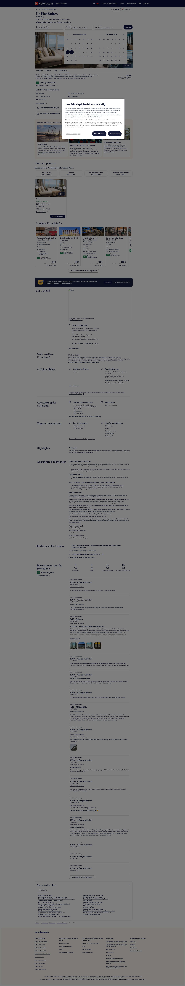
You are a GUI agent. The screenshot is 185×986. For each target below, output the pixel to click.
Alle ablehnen (99, 134)
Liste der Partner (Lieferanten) (74, 127)
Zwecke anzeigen (73, 134)
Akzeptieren (115, 134)
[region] (93, 119)
